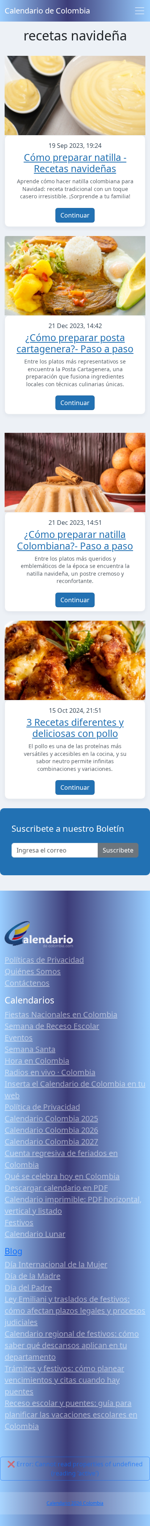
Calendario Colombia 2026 (51, 1130)
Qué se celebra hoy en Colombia (62, 1176)
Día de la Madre (32, 1276)
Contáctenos (27, 983)
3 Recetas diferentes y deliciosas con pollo (75, 728)
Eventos (19, 1037)
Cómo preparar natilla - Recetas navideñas (75, 163)
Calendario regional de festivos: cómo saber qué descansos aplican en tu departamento (72, 1345)
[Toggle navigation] (139, 11)
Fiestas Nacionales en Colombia (61, 1014)
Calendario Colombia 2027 (51, 1141)
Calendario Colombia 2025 (51, 1118)
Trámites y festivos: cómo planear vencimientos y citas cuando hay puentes (64, 1380)
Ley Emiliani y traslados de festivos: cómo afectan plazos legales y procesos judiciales (75, 1310)
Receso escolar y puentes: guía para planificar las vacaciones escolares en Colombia (71, 1414)
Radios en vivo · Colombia (50, 1072)
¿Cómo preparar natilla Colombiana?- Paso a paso (75, 540)
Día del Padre (28, 1287)
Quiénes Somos (33, 971)
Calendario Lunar (35, 1234)
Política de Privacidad (42, 1107)
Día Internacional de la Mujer (56, 1264)
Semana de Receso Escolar (52, 1026)
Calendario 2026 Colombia (75, 1503)
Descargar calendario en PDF (56, 1188)
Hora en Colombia (37, 1060)
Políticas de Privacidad (44, 960)
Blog (13, 1250)
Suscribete (118, 850)
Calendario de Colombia (47, 10)
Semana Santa (30, 1049)
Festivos (19, 1222)
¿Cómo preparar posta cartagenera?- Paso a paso (75, 343)
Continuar (75, 215)
